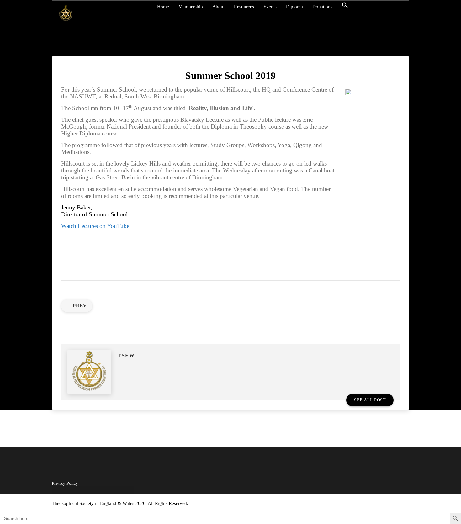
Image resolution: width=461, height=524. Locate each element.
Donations (322, 6)
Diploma (294, 6)
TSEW (126, 355)
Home (163, 6)
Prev (80, 305)
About (218, 6)
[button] (348, 7)
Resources (244, 6)
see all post (370, 400)
